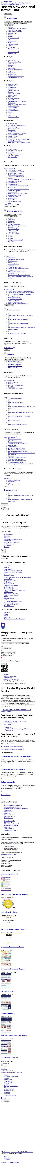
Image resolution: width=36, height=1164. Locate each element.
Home (6, 674)
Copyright (7, 1159)
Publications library (25, 357)
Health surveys (12, 445)
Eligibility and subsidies (11, 216)
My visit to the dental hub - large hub (14, 929)
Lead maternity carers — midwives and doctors (21, 179)
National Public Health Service (16, 271)
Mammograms (12, 87)
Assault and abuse (13, 198)
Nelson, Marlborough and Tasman (17, 226)
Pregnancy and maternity (20, 23)
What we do (8, 357)
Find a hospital (8, 214)
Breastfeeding (11, 187)
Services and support (10, 1095)
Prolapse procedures (13, 90)
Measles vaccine (12, 123)
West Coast (11, 241)
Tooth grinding (8, 828)
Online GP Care (8, 348)
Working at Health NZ (14, 480)
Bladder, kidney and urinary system (17, 28)
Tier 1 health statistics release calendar (18, 443)
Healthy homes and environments (17, 104)
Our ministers (11, 387)
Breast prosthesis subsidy (14, 297)
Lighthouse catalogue (13, 446)
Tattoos (10, 112)
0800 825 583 (12, 842)
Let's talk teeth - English (9, 912)
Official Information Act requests (17, 460)
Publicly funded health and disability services (20, 291)
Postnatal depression (13, 184)
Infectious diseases (13, 44)
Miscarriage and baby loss (15, 181)
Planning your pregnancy (15, 170)
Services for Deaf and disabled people (18, 268)
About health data (12, 440)
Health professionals (25, 3)
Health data (8, 359)
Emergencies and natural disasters (17, 101)
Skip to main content (6, 1)
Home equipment (12, 74)
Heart (9, 42)
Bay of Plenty (11, 219)
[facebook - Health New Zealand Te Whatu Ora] (2, 1103)
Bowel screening (12, 127)
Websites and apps (9, 1090)
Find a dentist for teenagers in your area (11, 749)
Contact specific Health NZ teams (17, 457)
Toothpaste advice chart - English (13, 969)
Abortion (10, 89)
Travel (9, 113)
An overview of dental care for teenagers (12, 746)
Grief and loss (11, 199)
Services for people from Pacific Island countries (21, 292)
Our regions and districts (14, 364)
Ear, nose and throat (13, 38)
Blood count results (13, 84)
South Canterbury (12, 232)
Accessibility (7, 1158)
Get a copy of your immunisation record (19, 142)
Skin (9, 50)
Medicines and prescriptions (15, 69)
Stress (9, 203)
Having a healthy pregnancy (15, 173)
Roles (9, 483)
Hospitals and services (10, 206)
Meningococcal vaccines (14, 154)
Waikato (10, 236)
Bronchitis (10, 65)
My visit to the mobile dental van (12, 947)
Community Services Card (15, 300)
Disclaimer (7, 1093)
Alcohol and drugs (13, 196)
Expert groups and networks (15, 388)
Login (4, 507)
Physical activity (12, 107)
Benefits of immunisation (14, 141)
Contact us (15, 359)
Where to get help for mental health (17, 193)
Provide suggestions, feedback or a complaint (20, 463)
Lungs (9, 45)
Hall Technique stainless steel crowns (14, 1035)
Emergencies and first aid (15, 77)
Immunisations (8, 23)
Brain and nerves (12, 33)
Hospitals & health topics (8, 3)
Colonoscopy (11, 85)
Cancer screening (12, 95)
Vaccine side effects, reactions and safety (19, 139)
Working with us (12, 367)
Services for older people (14, 267)
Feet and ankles (12, 41)
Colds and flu (11, 60)
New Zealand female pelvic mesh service (19, 275)
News (6, 397)
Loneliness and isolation (14, 201)
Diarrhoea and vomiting (14, 62)
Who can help (8, 289)
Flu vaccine (11, 152)
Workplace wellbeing (13, 117)
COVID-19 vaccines (13, 155)
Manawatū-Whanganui (14, 224)
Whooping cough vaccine (15, 150)
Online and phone (9, 305)
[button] (3, 1066)
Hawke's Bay (11, 222)
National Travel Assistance (15, 302)
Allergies (10, 27)
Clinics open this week (10, 722)
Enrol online (6, 711)
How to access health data (15, 442)
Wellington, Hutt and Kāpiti (15, 240)
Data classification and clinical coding (18, 451)
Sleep (9, 115)
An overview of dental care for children (15, 721)
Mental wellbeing (9, 25)
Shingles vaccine (12, 157)
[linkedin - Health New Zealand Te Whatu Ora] (2, 1108)
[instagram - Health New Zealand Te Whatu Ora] (2, 1106)
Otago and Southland (13, 229)
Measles (10, 66)
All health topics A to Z (10, 205)
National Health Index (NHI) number (18, 303)
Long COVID (12, 63)
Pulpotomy (7, 822)
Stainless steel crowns (10, 825)
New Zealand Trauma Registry (16, 448)
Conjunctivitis (11, 68)
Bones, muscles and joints (15, 31)
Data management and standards (17, 449)
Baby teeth (7, 811)
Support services (12, 270)
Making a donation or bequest (16, 462)
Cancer (10, 34)
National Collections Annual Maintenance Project (21, 453)
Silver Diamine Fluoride (11, 824)
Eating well (11, 99)
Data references (12, 454)
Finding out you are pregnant (16, 171)
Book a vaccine (12, 137)
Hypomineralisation (9, 821)
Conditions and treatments (11, 1076)
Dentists (10, 262)
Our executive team (13, 382)
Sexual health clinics (13, 264)
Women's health (12, 53)
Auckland (10, 218)
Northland (10, 227)
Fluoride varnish (9, 816)
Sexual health (11, 109)
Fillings (6, 813)
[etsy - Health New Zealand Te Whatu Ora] (18, 1143)
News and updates (9, 1081)
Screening (10, 178)
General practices (12, 261)
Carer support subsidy (14, 296)
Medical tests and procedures (16, 76)
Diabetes (10, 36)
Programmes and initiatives (15, 363)
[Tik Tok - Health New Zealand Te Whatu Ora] (2, 1148)
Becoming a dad (12, 192)
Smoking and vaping (13, 110)
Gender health (11, 103)
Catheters (10, 92)
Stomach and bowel (13, 52)
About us (7, 349)
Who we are (16, 357)
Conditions (7, 21)
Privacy (6, 1156)
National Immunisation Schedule (17, 133)
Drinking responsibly (13, 98)
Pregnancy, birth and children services (18, 189)
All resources (9, 874)
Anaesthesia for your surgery (12, 807)
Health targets (8, 380)
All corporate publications (15, 398)
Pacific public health (13, 106)
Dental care (11, 96)
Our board (10, 383)
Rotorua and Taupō (13, 230)
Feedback (7, 256)
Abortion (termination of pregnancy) (18, 185)
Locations (7, 1092)
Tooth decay (7, 827)
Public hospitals (12, 257)
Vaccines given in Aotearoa (15, 134)
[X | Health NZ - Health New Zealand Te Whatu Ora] (2, 1150)
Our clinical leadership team (15, 385)
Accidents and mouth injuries (12, 805)
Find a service (17, 214)
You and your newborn (14, 190)
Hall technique (8, 818)
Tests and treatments (17, 21)
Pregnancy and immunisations (16, 176)
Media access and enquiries (15, 459)
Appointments (8, 727)
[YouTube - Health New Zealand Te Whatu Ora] (2, 1145)
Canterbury (11, 221)
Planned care (11, 273)
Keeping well (27, 21)
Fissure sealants (8, 815)
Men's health (11, 47)
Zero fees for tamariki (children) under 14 (19, 294)
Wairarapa (10, 238)
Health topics (8, 13)
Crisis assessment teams (14, 195)
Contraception (11, 130)
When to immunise (13, 136)
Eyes (9, 39)
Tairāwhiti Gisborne (13, 233)
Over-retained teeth (7, 991)
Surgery (10, 71)
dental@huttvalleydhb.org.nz (9, 854)
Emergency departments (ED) (16, 259)
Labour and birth (12, 182)
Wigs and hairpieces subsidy (15, 299)
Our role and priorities (14, 361)
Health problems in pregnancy (16, 175)
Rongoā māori (12, 72)
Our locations (11, 481)
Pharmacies (11, 265)
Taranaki (10, 235)
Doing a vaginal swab (14, 128)
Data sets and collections (14, 439)
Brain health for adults (14, 93)
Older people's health (13, 48)
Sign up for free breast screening (17, 125)
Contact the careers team (14, 485)
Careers (17, 3)
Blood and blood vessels (14, 30)
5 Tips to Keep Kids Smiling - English (14, 894)
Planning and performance (15, 366)
